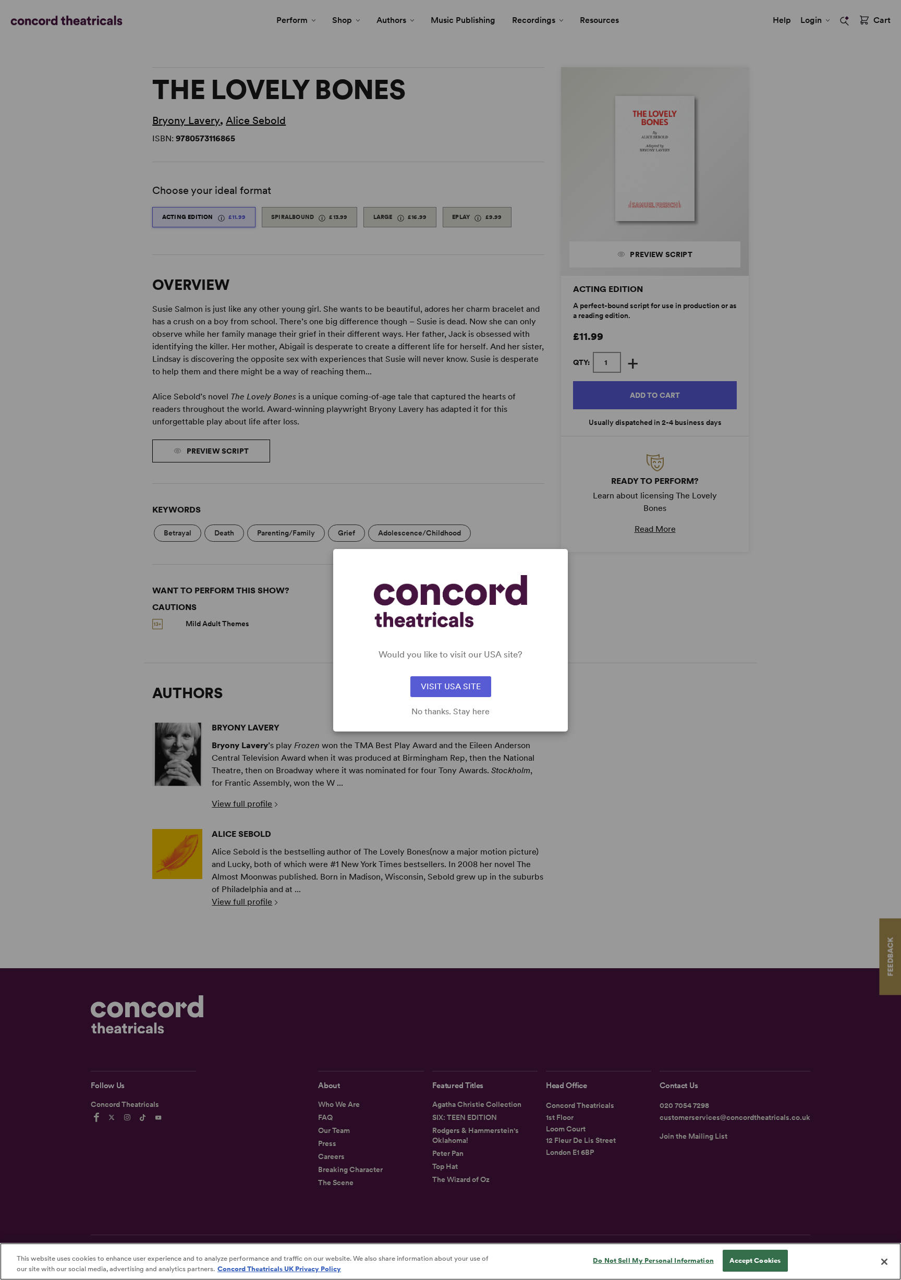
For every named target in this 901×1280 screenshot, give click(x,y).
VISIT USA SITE (451, 686)
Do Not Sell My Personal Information (653, 1260)
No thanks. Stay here (450, 712)
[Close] (884, 1261)
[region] (450, 1261)
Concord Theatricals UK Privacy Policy (279, 1269)
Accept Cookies (755, 1260)
